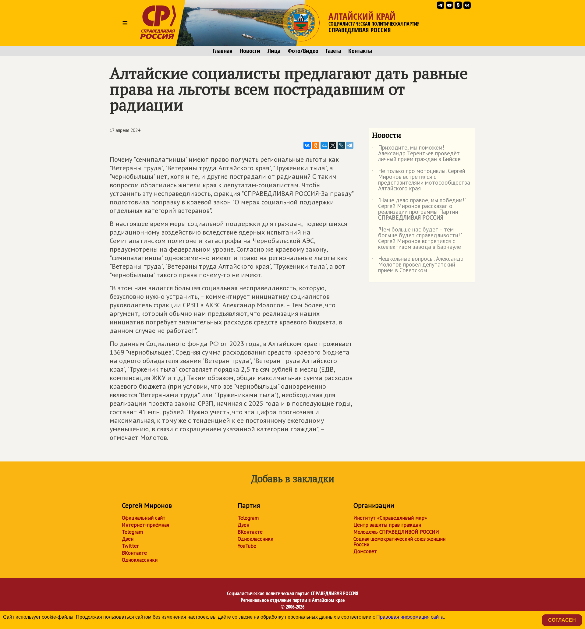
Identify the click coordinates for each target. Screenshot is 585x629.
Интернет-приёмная (145, 525)
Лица (274, 51)
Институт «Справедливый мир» (390, 518)
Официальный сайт (143, 518)
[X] (332, 145)
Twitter (130, 546)
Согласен (562, 620)
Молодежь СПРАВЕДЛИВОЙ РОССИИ (396, 532)
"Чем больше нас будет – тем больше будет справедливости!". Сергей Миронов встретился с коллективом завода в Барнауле (417, 238)
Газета (333, 51)
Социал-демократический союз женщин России (399, 541)
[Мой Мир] (324, 145)
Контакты (360, 51)
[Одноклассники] (315, 145)
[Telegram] (349, 145)
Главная (222, 51)
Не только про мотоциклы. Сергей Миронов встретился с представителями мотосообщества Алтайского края (421, 180)
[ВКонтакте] (307, 145)
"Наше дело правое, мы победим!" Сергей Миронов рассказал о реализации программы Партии (419, 209)
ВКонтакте (134, 553)
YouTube (247, 546)
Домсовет (365, 551)
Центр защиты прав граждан (387, 525)
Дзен (127, 539)
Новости (250, 51)
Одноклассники (140, 560)
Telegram (132, 532)
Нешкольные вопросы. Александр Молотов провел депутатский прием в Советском (417, 265)
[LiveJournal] (341, 145)
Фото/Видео (303, 51)
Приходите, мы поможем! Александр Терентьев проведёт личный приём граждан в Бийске (416, 154)
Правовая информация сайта (410, 617)
